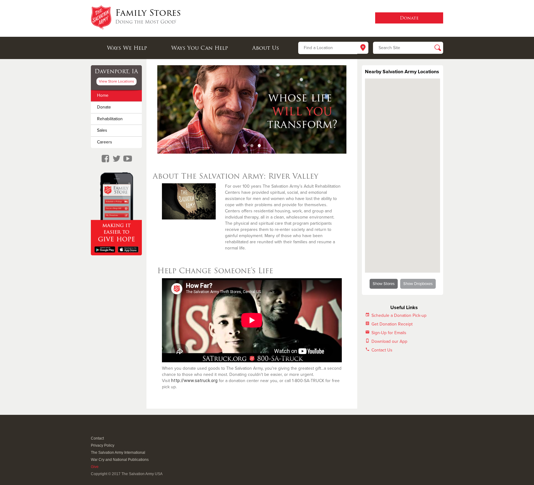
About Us (265, 48)
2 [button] (251, 145)
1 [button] (244, 145)
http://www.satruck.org (194, 380)
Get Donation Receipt (392, 324)
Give (95, 467)
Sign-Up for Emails (388, 332)
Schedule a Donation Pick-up (398, 315)
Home (102, 95)
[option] (251, 109)
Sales (102, 130)
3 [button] (259, 145)
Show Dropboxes (418, 283)
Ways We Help (127, 48)
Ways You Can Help (199, 48)
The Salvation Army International (118, 452)
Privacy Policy (102, 445)
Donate (104, 107)
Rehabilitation (110, 118)
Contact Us (381, 350)
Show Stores (384, 283)
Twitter (101, 430)
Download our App (389, 341)
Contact (97, 438)
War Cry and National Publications (120, 459)
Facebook (94, 430)
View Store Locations (116, 81)
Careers (104, 142)
